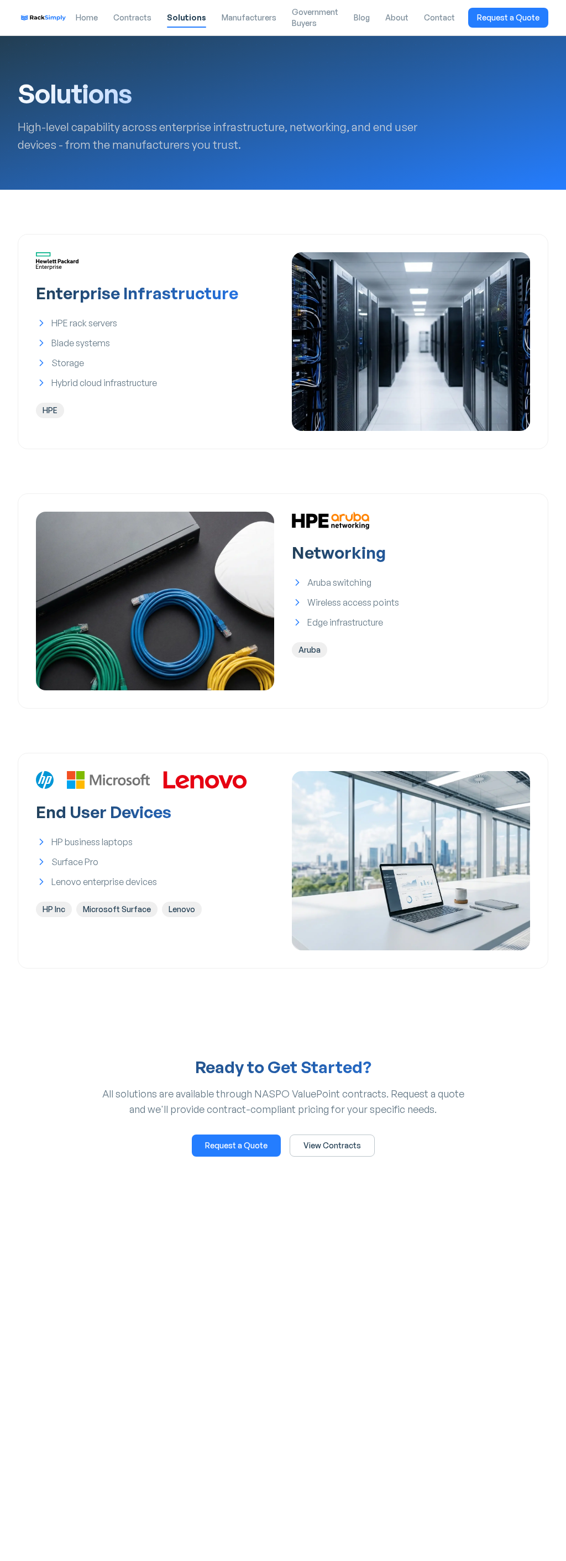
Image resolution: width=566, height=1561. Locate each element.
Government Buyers (315, 17)
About (396, 17)
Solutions (186, 17)
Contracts (132, 17)
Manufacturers (249, 17)
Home (87, 17)
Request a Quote (508, 17)
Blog (362, 17)
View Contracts (332, 1145)
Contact (439, 17)
